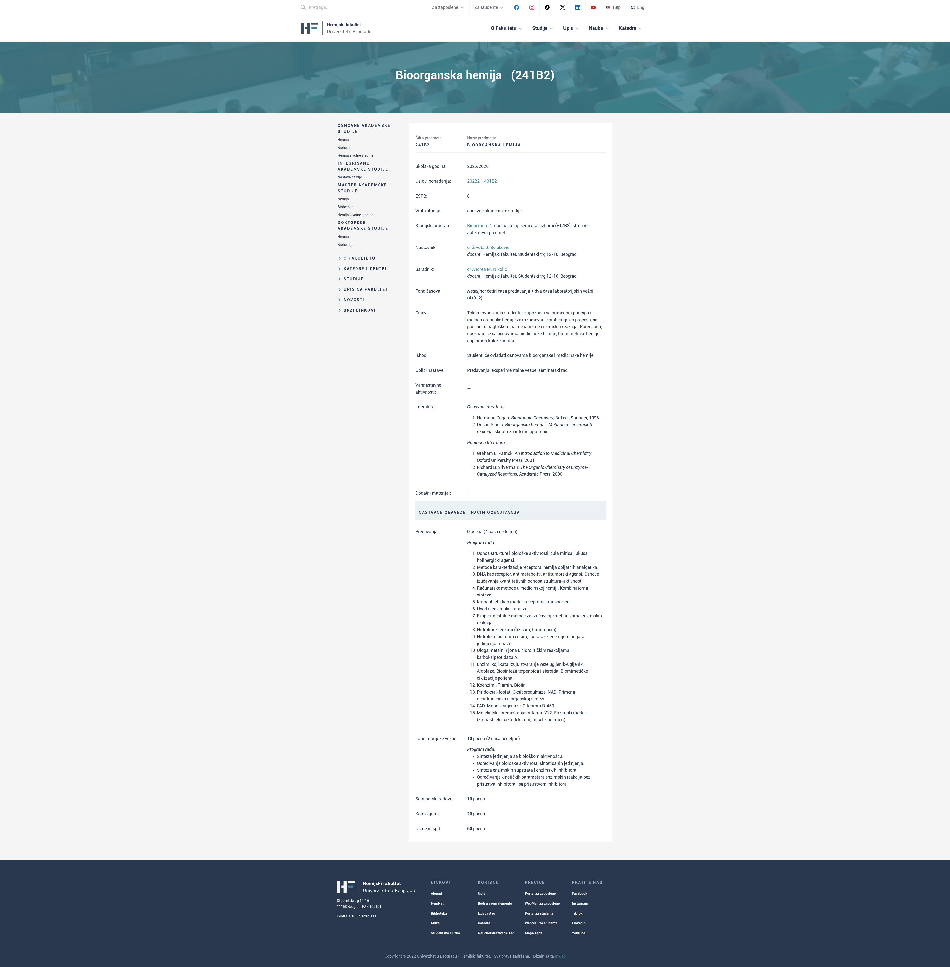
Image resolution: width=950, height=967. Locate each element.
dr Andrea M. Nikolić (487, 269)
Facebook (579, 893)
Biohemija (346, 147)
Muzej (435, 923)
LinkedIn (579, 923)
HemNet (437, 903)
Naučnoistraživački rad (496, 933)
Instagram (580, 903)
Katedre (484, 923)
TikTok (577, 913)
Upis (481, 893)
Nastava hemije (350, 177)
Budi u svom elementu (495, 903)
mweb (560, 956)
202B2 (473, 181)
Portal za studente (539, 913)
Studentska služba (445, 933)
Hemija (343, 140)
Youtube (578, 933)
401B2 (490, 181)
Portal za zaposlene (540, 893)
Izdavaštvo (486, 913)
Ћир (616, 7)
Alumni (436, 893)
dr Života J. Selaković (488, 247)
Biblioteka (439, 913)
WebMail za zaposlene (542, 903)
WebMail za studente (541, 923)
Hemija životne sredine (355, 155)
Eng (640, 7)
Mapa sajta (534, 933)
